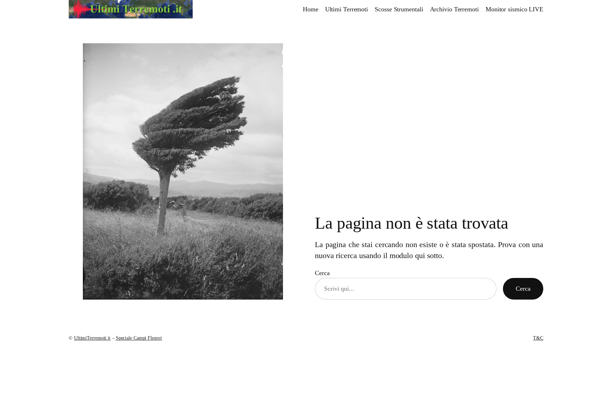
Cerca (322, 273)
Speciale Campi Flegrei (139, 338)
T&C (538, 338)
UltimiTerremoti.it (92, 338)
